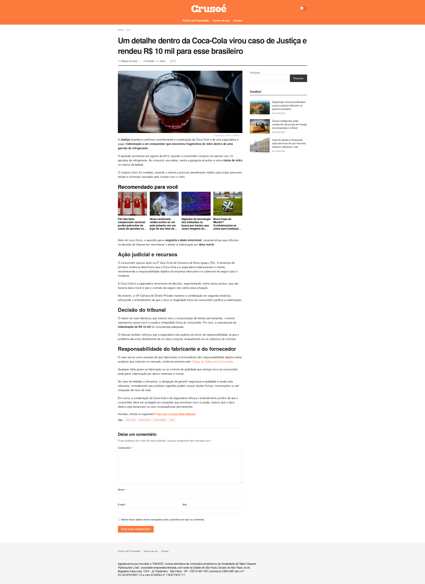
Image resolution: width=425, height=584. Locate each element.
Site (185, 504)
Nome (122, 489)
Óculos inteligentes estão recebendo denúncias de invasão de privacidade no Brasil (289, 124)
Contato (238, 20)
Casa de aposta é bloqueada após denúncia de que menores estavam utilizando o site (289, 143)
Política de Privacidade (195, 20)
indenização (160, 419)
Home (120, 29)
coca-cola (130, 419)
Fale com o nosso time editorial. (176, 414)
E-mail (122, 504)
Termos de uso (221, 20)
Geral (128, 29)
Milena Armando (129, 61)
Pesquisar (255, 72)
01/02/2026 (149, 61)
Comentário (125, 447)
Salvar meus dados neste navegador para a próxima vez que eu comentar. (163, 519)
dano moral (144, 419)
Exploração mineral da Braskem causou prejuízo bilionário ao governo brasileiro (289, 105)
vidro (172, 419)
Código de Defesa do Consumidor (212, 361)
